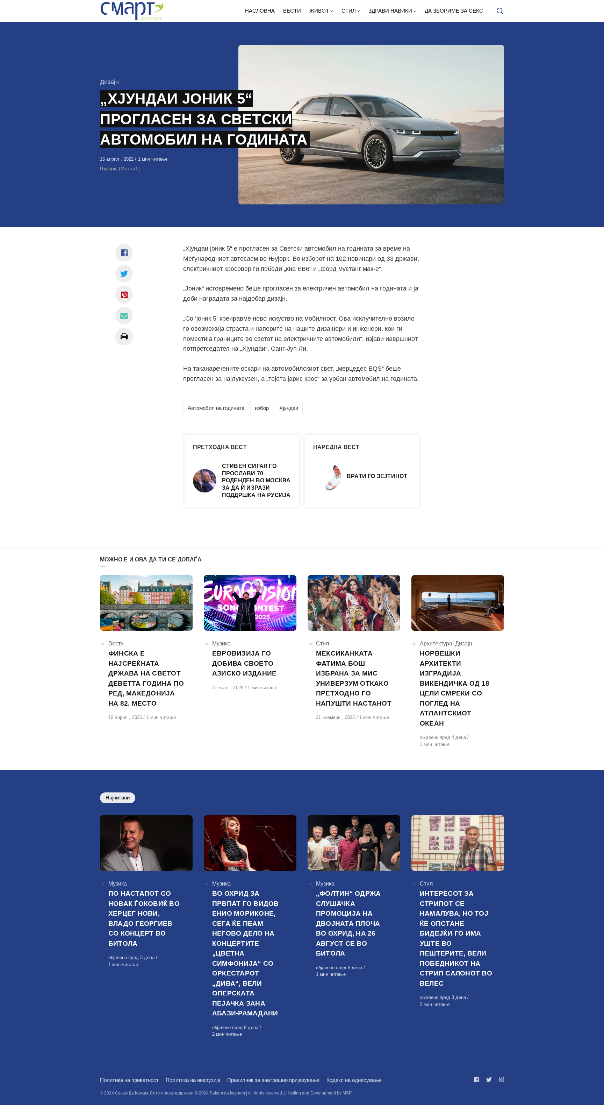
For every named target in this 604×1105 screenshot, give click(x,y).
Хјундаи (288, 408)
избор (262, 408)
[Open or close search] (499, 11)
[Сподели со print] (124, 336)
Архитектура (436, 643)
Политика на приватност (129, 1080)
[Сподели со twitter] (124, 273)
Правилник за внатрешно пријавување (273, 1080)
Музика (221, 643)
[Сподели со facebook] (124, 252)
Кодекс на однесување (354, 1080)
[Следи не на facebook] (478, 1080)
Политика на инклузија (193, 1080)
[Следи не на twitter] (489, 1080)
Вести (116, 643)
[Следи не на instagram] (500, 1080)
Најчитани (118, 797)
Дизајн (109, 81)
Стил (322, 643)
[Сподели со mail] (124, 315)
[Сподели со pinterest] (124, 294)
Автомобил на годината (216, 408)
